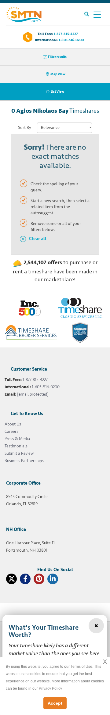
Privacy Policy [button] (50, 688)
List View (57, 92)
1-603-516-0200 (71, 40)
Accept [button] (55, 703)
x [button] (105, 661)
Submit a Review (19, 453)
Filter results (57, 57)
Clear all (37, 239)
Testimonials (16, 446)
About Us (13, 424)
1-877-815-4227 (66, 34)
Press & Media (17, 438)
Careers (11, 431)
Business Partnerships (24, 460)
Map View (57, 74)
